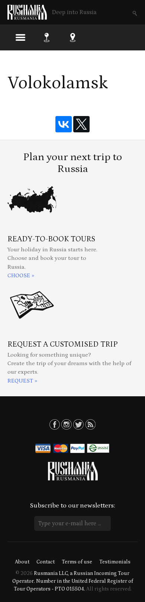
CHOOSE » (20, 275)
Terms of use (77, 562)
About (22, 562)
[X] (81, 124)
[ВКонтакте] (63, 124)
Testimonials (114, 562)
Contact (45, 562)
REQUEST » (22, 381)
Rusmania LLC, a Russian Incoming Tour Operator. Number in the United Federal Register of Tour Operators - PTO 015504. (72, 581)
